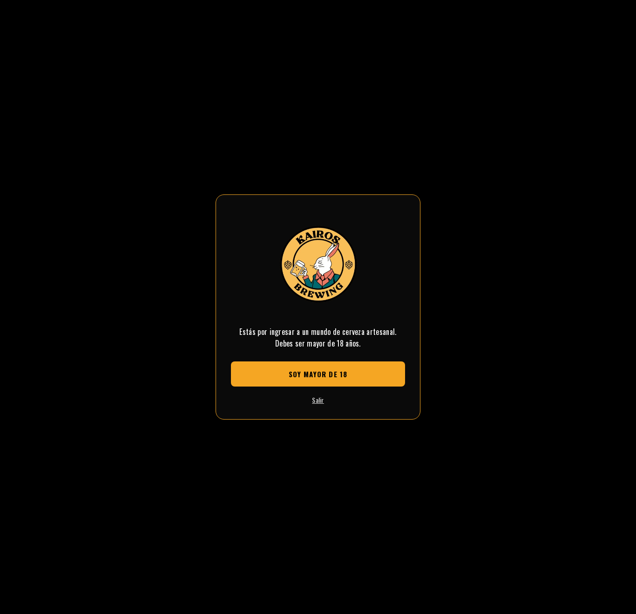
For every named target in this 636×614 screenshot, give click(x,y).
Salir (318, 400)
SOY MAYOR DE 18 (318, 374)
